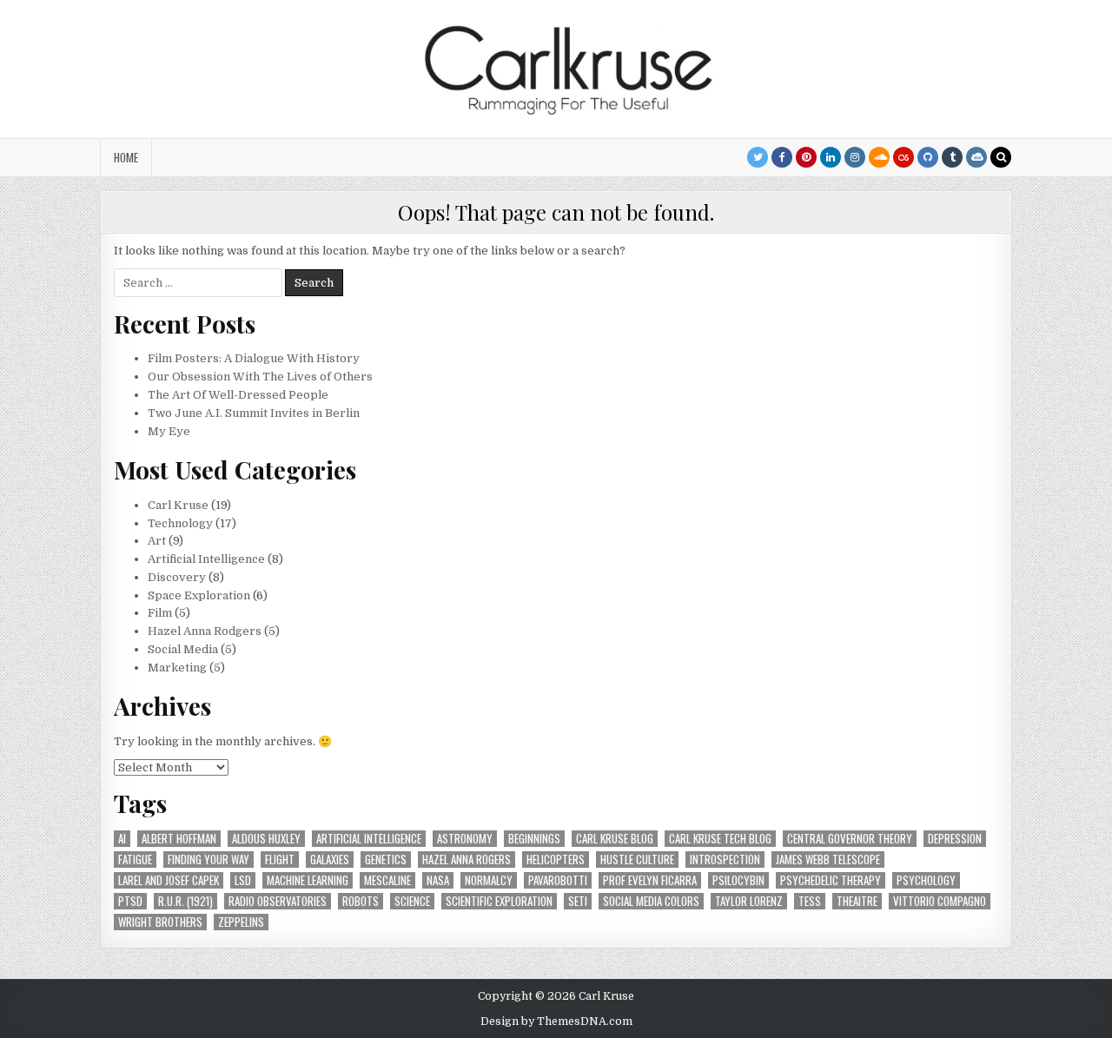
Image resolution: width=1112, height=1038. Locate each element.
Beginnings (534, 838)
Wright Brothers (160, 922)
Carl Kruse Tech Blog (720, 838)
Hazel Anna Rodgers (204, 631)
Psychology (926, 880)
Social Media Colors (651, 901)
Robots (360, 901)
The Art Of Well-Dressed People (238, 394)
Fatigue (135, 859)
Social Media (183, 649)
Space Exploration (199, 595)
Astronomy (465, 838)
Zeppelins (241, 922)
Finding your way (208, 859)
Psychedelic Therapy (830, 880)
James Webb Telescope (828, 859)
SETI (577, 901)
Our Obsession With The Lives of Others (260, 376)
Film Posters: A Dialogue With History (254, 358)
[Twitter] (757, 157)
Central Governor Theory (849, 838)
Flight (280, 859)
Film (160, 612)
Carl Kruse (178, 505)
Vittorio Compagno (939, 901)
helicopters (555, 859)
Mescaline (387, 880)
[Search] (1000, 157)
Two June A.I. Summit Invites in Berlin (254, 413)
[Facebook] (781, 157)
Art (157, 540)
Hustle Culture (637, 859)
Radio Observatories (277, 901)
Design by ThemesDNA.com (556, 1021)
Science (412, 901)
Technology (180, 523)
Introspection (725, 859)
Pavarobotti (557, 880)
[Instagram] (854, 157)
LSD (243, 880)
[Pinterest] (806, 157)
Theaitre (857, 901)
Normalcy (489, 880)
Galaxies (329, 859)
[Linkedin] (830, 157)
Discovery (177, 577)
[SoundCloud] (879, 157)
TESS (809, 901)
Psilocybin (738, 880)
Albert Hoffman (179, 838)
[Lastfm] (903, 157)
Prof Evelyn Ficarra (650, 880)
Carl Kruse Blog (614, 838)
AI (122, 838)
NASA (438, 880)
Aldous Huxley (266, 838)
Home (126, 157)
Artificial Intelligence (206, 558)
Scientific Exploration (499, 901)
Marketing (177, 667)
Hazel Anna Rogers (466, 859)
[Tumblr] (952, 157)
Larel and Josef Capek (168, 880)
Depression (955, 838)
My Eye (169, 431)
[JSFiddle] (976, 157)
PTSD (130, 901)
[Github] (927, 157)
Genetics (386, 859)
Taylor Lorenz (749, 901)
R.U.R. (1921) (185, 901)
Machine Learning (307, 880)
